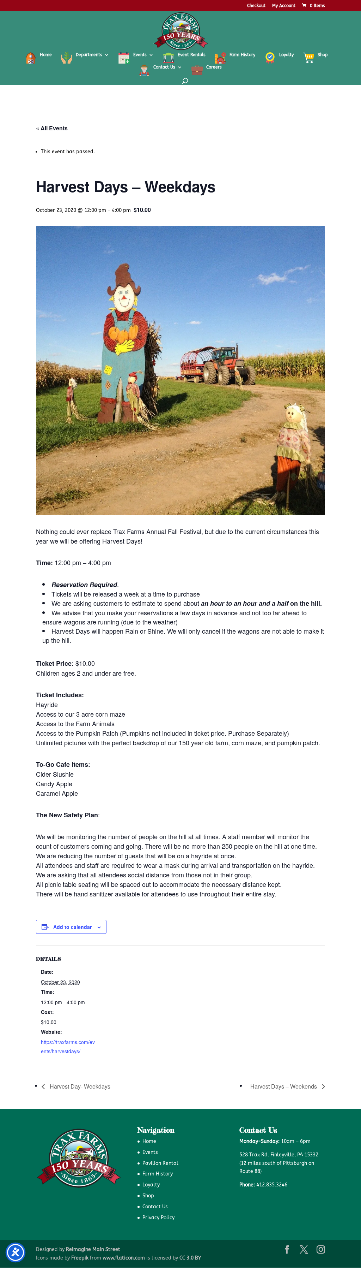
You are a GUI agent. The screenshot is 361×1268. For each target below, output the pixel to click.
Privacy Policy (158, 1218)
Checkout (256, 6)
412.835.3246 (271, 1185)
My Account (283, 6)
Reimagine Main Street (93, 1249)
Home (149, 1141)
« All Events (52, 128)
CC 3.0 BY (190, 1258)
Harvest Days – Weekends (284, 1086)
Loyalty (151, 1185)
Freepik (79, 1258)
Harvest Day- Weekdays (79, 1086)
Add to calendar (72, 926)
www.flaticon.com (124, 1258)
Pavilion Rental (160, 1163)
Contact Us (155, 1207)
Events (150, 1152)
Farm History (157, 1174)
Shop (148, 1196)
